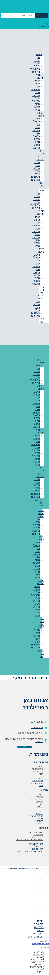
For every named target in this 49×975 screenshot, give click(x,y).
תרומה (38, 499)
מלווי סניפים (37, 837)
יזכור (41, 774)
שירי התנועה (36, 94)
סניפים (36, 63)
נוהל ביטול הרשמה (36, 145)
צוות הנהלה (38, 834)
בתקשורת (35, 69)
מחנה (37, 162)
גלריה (37, 66)
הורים (40, 877)
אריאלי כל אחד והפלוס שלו (36, 127)
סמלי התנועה (36, 99)
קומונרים (39, 885)
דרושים (36, 208)
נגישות (40, 807)
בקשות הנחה (36, 137)
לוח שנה (41, 152)
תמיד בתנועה (40, 158)
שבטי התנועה (37, 771)
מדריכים (39, 892)
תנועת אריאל (40, 361)
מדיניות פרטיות (36, 799)
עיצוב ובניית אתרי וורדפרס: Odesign (24, 868)
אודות (39, 54)
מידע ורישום (40, 114)
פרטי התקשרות (36, 832)
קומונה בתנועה (35, 915)
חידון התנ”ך (36, 167)
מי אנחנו (37, 59)
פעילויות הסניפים (35, 178)
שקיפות (39, 802)
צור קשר (41, 184)
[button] (40, 944)
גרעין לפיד (38, 908)
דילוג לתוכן (44, 941)
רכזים (40, 900)
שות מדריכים (35, 88)
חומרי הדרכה (40, 76)
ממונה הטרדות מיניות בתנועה (29, 839)
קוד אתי (39, 797)
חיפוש (38, 15)
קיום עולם (37, 172)
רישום (37, 118)
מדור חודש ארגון (37, 107)
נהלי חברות (36, 411)
